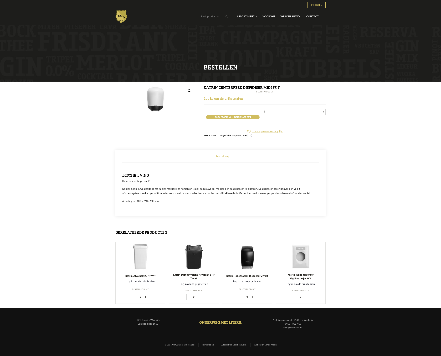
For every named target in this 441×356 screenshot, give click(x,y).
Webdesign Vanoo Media (265, 345)
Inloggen (316, 5)
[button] (189, 91)
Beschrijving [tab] (222, 156)
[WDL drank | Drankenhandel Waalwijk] (121, 16)
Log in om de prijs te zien (223, 98)
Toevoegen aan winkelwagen (233, 117)
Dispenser (237, 135)
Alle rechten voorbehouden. (234, 345)
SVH (245, 135)
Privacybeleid (208, 345)
